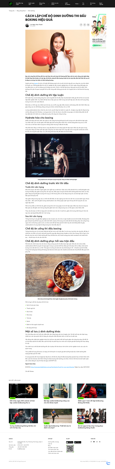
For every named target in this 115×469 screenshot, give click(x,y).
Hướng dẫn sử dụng (53, 441)
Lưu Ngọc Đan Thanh (36, 24)
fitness (32, 371)
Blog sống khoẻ (21, 10)
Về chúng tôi (92, 3)
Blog (49, 445)
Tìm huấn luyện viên (53, 449)
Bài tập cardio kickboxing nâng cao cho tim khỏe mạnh (57, 402)
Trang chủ (11, 10)
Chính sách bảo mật (53, 453)
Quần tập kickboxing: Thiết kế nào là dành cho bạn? (57, 427)
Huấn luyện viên (32, 3)
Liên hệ (50, 443)
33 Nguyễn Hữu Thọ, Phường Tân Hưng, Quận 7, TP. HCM (30, 442)
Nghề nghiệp (101, 3)
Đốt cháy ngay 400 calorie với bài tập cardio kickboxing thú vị (22, 402)
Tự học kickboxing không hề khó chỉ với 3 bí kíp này (23, 427)
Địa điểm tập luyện (19, 3)
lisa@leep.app (21, 448)
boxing (36, 83)
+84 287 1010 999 (22, 447)
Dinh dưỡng (31, 10)
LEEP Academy (67, 3)
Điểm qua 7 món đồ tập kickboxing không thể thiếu (90, 402)
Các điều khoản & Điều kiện (55, 451)
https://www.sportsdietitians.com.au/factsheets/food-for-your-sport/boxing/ (52, 367)
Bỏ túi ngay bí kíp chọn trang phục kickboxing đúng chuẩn (90, 427)
